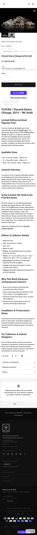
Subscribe (10, 500)
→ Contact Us (6, 464)
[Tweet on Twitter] (19, 356)
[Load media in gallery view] (4, 35)
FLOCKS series (23, 130)
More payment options (18, 98)
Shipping (9, 80)
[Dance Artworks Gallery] (18, 428)
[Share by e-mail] (22, 356)
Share (6, 356)
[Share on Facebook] (12, 356)
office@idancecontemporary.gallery (10, 466)
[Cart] (33, 4)
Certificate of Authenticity (10, 362)
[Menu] (4, 4)
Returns (4, 372)
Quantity (3, 73)
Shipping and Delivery (9, 367)
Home (2, 46)
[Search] (29, 4)
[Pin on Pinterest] (16, 356)
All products (9, 46)
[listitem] (4, 454)
